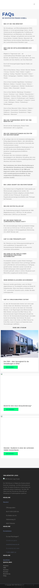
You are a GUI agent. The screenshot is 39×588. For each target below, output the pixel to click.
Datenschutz (17, 587)
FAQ (23, 587)
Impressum (30, 585)
